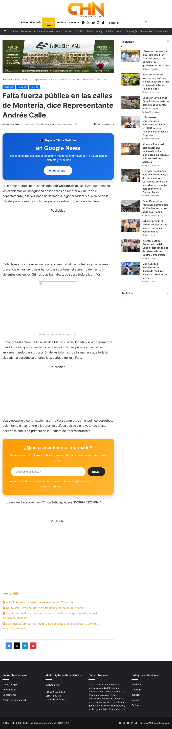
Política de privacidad (14, 700)
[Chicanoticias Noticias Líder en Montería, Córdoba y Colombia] (86, 8)
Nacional (74, 22)
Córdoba (49, 22)
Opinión (79, 31)
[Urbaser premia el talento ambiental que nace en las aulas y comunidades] (130, 225)
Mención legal (10, 684)
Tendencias (146, 31)
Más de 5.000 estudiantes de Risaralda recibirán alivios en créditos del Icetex (154, 270)
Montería (35, 22)
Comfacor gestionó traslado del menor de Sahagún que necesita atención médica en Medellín (51, 616)
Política (109, 31)
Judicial (61, 22)
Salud (119, 31)
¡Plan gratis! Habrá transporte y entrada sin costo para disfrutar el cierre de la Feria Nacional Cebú (155, 81)
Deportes (26, 31)
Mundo (68, 31)
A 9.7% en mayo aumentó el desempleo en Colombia (39, 602)
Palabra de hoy (94, 31)
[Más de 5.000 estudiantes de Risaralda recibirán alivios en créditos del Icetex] (130, 268)
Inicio (24, 22)
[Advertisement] (58, 236)
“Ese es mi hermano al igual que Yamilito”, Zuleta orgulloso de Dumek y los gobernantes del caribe (155, 58)
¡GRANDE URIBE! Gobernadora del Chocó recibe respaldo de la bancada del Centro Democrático (155, 247)
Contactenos (9, 694)
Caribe (14, 31)
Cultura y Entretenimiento (47, 31)
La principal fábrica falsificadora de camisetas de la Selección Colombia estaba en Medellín (50, 626)
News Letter (9, 689)
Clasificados (161, 31)
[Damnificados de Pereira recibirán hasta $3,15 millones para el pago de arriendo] (130, 206)
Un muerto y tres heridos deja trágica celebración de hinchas (44, 607)
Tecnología (131, 31)
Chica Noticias (12, 124)
